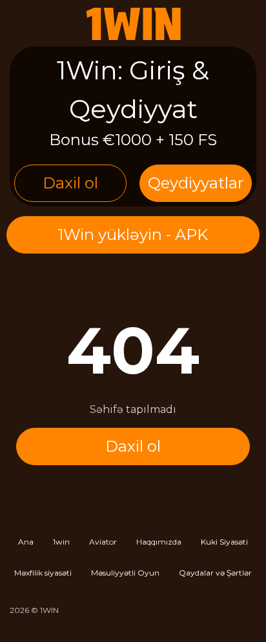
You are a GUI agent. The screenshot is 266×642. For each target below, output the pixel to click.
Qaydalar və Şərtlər (215, 572)
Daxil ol (70, 183)
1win (61, 542)
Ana (26, 542)
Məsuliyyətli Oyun (125, 572)
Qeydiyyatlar (195, 183)
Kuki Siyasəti (224, 542)
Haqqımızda (158, 542)
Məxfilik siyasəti (43, 572)
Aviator (103, 542)
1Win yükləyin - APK (132, 234)
